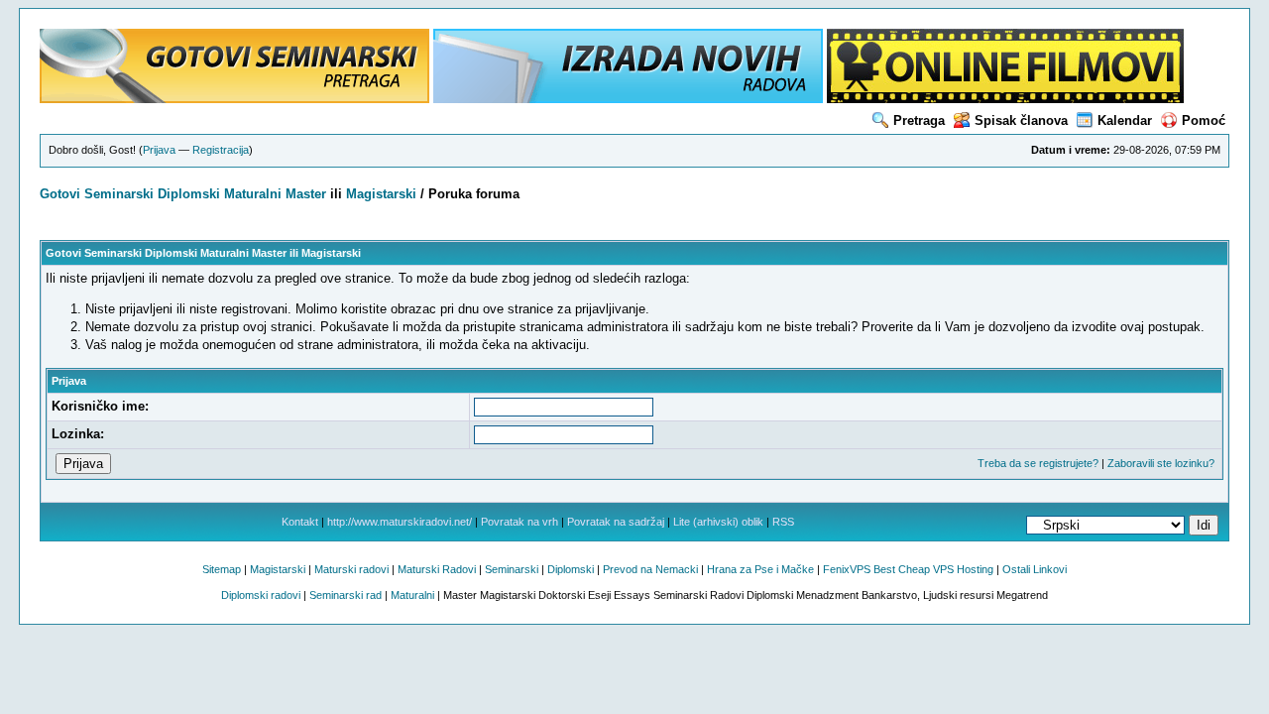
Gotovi (62, 193)
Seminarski (119, 193)
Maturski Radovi (437, 569)
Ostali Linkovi (1034, 569)
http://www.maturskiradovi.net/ (399, 522)
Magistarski (381, 193)
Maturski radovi (351, 569)
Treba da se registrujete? (1038, 463)
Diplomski (189, 193)
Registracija (220, 150)
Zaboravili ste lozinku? (1160, 463)
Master (306, 193)
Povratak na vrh (519, 522)
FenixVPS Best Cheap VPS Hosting (908, 569)
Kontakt (300, 522)
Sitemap (221, 569)
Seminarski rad (345, 595)
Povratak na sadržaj (615, 522)
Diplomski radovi (260, 595)
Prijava (159, 150)
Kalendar (1124, 120)
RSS (783, 522)
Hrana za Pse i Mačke (760, 569)
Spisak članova (1021, 120)
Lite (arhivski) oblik (718, 522)
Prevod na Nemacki (650, 569)
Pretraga (919, 120)
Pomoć (1203, 120)
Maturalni (253, 193)
